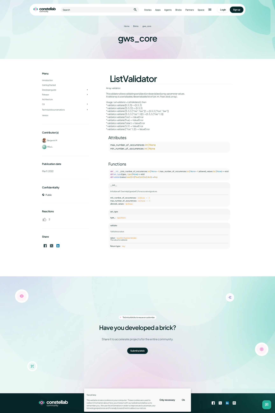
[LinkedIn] (227, 403)
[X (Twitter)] (220, 403)
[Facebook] (213, 403)
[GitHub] (234, 403)
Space (201, 10)
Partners (189, 10)
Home (126, 26)
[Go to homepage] (44, 9)
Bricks (178, 10)
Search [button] (100, 10)
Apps (157, 10)
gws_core (146, 26)
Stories (147, 10)
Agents (167, 10)
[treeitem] (66, 85)
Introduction (47, 80)
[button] (210, 10)
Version (45, 115)
